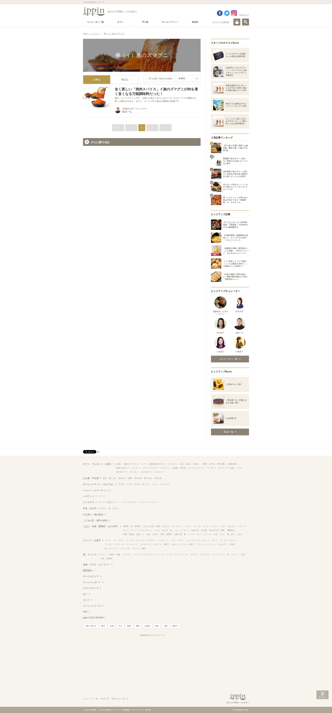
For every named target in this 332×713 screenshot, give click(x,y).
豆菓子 (232, 544)
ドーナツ (109, 544)
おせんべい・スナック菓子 (182, 544)
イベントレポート (92, 582)
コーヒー (235, 554)
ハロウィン (88, 496)
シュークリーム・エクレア (198, 540)
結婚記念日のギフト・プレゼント (163, 464)
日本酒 (111, 554)
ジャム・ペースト (210, 526)
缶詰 (148, 534)
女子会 (137, 484)
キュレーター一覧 (90, 699)
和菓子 (166, 544)
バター (223, 526)
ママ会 (129, 484)
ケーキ (108, 540)
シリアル (187, 526)
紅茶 (243, 554)
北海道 (147, 626)
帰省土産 (138, 478)
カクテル (194, 554)
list (98, 452)
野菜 (223, 530)
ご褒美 (204, 464)
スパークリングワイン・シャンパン (149, 554)
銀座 (157, 626)
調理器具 (87, 570)
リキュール (204, 554)
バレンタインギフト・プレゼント (202, 468)
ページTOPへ (322, 705)
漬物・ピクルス (162, 526)
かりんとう (222, 544)
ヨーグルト (176, 526)
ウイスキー (127, 554)
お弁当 (155, 534)
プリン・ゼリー (177, 540)
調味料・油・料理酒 (131, 526)
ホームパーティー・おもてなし (98, 484)
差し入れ (112, 478)
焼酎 (118, 554)
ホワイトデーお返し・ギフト (230, 468)
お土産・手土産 (91, 478)
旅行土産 (148, 478)
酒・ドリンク (89, 554)
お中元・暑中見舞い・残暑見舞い (223, 464)
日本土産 (158, 478)
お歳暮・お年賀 (178, 468)
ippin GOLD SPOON (93, 617)
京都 (112, 626)
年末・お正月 (89, 508)
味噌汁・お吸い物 (174, 534)
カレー (199, 534)
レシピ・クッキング (160, 484)
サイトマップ (137, 710)
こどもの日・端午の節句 (95, 520)
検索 (245, 22)
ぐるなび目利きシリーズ (108, 710)
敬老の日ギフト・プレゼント (128, 468)
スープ (191, 534)
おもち (115, 508)
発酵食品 (230, 530)
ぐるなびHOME (89, 710)
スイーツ (102, 496)
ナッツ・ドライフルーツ (141, 530)
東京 (103, 626)
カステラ (157, 544)
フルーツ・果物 (138, 548)
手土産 (121, 484)
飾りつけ (146, 484)
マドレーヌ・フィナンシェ (126, 544)
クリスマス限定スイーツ (108, 502)
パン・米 (197, 526)
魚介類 (204, 530)
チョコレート (163, 540)
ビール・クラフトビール (177, 554)
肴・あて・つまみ (234, 534)
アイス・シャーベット (205, 544)
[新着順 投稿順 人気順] (188, 78)
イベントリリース (92, 606)
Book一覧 (105, 699)
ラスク (214, 540)
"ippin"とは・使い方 (120, 699)
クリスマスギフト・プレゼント (156, 468)
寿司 (162, 534)
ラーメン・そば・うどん (214, 534)
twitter (227, 13)
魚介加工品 (214, 530)
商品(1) (124, 79)
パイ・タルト (118, 540)
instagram (234, 13)
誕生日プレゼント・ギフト (135, 464)
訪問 (105, 478)
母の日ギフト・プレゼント (127, 472)
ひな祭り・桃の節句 (93, 514)
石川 (120, 626)
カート (236, 22)
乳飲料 (109, 558)
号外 (85, 611)
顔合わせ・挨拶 (125, 478)
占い (85, 594)
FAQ (147, 710)
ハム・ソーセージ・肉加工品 (186, 530)
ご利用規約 (125, 710)
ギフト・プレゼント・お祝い (97, 464)
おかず (165, 530)
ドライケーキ (145, 544)
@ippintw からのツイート (152, 635)
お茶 (102, 558)
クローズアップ (91, 588)
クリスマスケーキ (129, 502)
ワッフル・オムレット (229, 540)
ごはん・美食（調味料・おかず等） (101, 526)
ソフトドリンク (218, 554)
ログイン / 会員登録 (220, 22)
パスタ (157, 530)
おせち (103, 508)
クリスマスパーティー (148, 502)
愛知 (138, 626)
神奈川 (175, 626)
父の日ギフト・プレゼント (152, 472)
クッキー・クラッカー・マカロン (141, 540)
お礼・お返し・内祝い (189, 464)
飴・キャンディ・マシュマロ (117, 548)
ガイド (86, 600)
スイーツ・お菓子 (92, 540)
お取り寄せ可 (90, 626)
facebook (220, 13)
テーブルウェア (91, 576)
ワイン (103, 554)
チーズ (126, 530)
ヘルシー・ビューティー (95, 490)
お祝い (119, 464)
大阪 (165, 626)
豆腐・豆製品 (128, 534)
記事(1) (96, 79)
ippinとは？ (244, 15)
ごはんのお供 (148, 526)
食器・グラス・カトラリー (96, 564)
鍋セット (140, 534)
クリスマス (88, 502)
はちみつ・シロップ (237, 526)
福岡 (129, 626)
